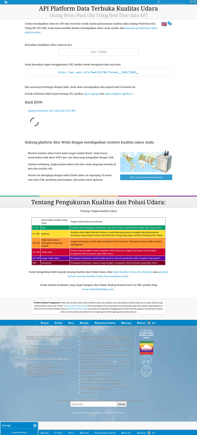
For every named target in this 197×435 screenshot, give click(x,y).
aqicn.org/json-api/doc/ (118, 93)
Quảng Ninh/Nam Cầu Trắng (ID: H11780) (51, 110)
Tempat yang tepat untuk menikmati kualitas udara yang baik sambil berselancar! (105, 387)
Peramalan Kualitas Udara (38, 368)
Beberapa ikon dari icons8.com (95, 376)
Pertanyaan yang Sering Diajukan (47, 359)
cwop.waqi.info (124, 361)
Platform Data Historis (37, 375)
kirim (122, 404)
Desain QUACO (88, 392)
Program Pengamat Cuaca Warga (96, 361)
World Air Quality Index (78, 309)
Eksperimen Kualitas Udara (39, 351)
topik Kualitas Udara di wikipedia (132, 271)
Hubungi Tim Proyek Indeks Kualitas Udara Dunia (50, 336)
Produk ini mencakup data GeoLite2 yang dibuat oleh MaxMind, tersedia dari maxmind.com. (106, 345)
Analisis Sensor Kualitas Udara (41, 353)
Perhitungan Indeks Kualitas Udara (43, 366)
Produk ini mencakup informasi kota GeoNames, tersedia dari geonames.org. (104, 351)
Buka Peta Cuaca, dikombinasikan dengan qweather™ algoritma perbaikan (106, 356)
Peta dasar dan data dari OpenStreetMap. (100, 383)
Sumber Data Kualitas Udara (39, 364)
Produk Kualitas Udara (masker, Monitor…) (46, 371)
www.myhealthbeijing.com (98, 289)
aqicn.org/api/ (91, 93)
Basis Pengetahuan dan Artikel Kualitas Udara (48, 349)
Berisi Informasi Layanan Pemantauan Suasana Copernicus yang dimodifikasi (103, 365)
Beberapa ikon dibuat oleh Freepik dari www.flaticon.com (100, 371)
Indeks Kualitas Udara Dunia (75, 306)
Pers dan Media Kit (35, 338)
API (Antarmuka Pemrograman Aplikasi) (45, 373)
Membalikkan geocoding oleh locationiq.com (102, 379)
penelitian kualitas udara (42, 344)
